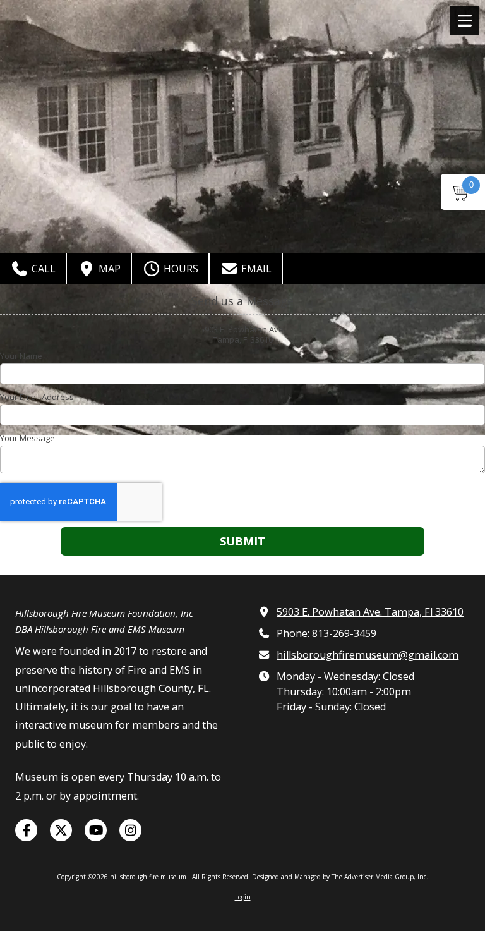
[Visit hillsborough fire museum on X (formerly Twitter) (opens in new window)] (61, 830)
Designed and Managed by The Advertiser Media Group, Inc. (340, 876)
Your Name (21, 356)
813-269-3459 (344, 633)
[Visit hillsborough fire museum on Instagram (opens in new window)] (130, 830)
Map (108, 269)
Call (42, 269)
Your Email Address (37, 397)
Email (255, 269)
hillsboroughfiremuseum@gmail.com (367, 655)
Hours (179, 269)
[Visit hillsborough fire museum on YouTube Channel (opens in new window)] (96, 830)
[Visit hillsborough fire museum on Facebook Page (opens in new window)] (26, 830)
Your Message (27, 438)
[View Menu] (464, 20)
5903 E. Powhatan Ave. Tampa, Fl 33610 (370, 612)
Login (243, 896)
